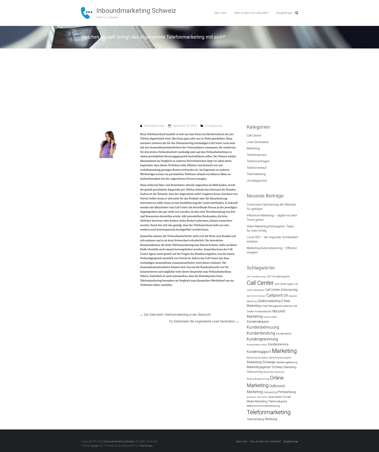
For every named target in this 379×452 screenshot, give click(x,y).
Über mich (220, 12)
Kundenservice (278, 344)
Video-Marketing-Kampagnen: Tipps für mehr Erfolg (270, 229)
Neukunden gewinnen (274, 372)
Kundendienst (283, 333)
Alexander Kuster (154, 125)
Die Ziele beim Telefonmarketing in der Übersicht (175, 314)
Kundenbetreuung (263, 327)
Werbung (271, 419)
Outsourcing (270, 392)
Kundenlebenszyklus (257, 344)
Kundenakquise (258, 321)
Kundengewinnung (262, 339)
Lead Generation (258, 142)
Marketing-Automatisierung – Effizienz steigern (272, 250)
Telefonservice (257, 155)
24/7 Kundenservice (256, 276)
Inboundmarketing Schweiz (136, 10)
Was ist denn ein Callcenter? (252, 12)
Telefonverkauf (256, 168)
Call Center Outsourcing (281, 290)
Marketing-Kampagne (257, 357)
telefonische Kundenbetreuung (263, 405)
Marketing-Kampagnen (280, 357)
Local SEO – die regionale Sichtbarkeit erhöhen (272, 239)
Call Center (254, 135)
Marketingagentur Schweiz (265, 367)
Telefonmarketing (269, 412)
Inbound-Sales (270, 317)
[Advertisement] (189, 86)
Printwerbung (287, 392)
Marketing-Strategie (261, 362)
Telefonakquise (277, 401)
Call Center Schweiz (256, 296)
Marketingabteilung (286, 362)
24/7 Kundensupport (278, 276)
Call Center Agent (284, 283)
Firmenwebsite (263, 311)
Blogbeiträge (284, 12)
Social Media (275, 396)
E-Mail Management (272, 305)
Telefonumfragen (258, 161)
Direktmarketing (269, 301)
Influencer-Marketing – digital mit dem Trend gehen (272, 218)
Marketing (253, 148)
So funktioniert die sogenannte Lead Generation (204, 321)
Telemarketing (256, 174)
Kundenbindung (261, 333)
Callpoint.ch (277, 295)
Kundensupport (259, 352)
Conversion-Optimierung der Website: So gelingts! (271, 207)
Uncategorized (213, 125)
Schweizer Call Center (257, 397)
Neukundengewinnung (258, 379)
